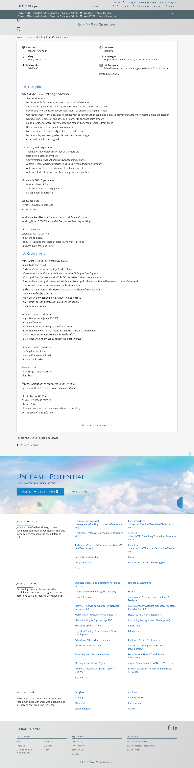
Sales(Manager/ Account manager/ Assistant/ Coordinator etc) (152, 607)
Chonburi (80, 703)
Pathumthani (135, 703)
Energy (131, 557)
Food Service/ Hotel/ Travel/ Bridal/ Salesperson (146, 656)
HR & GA (132, 591)
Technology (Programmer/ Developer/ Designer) (148, 598)
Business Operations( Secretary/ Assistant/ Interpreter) (98, 584)
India (19, 741)
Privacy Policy (78, 745)
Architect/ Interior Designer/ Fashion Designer (94, 670)
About (157, 6)
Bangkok (79, 692)
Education (133, 631)
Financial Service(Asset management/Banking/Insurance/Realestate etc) (98, 524)
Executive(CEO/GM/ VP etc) (89, 625)
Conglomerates (83, 562)
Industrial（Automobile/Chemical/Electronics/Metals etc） (151, 548)
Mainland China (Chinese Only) (24, 751)
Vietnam (48, 745)
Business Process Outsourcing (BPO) (147, 562)
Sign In (163, 2)
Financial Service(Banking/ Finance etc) (95, 591)
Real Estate (134, 625)
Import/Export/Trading (87, 557)
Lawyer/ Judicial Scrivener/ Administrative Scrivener (150, 670)
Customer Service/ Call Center (144, 640)
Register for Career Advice (39, 491)
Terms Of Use (78, 749)
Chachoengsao (83, 708)
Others (131, 708)
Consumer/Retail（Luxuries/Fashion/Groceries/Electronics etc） (150, 524)
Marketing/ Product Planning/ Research (96, 614)
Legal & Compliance (85, 597)
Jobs (105, 6)
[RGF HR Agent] (27, 5)
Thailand (142, 2)
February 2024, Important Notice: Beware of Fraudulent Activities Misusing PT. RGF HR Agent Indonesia (67, 16)
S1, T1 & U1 (81, 677)
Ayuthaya (133, 692)
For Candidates (141, 6)
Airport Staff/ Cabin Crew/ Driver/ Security (150, 663)
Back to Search (29, 445)
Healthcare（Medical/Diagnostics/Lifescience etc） (99, 534)
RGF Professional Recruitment (141, 745)
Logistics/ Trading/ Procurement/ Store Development (96, 633)
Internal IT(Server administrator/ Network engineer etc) (97, 607)
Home (94, 6)
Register (173, 2)
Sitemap (76, 753)
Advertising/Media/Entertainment (93, 640)
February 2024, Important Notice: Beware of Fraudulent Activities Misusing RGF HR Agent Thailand (64, 13)
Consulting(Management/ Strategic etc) (149, 620)
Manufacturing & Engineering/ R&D (93, 620)
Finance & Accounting (139, 582)
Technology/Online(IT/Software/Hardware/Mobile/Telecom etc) (99, 546)
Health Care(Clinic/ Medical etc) (144, 614)
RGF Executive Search (137, 741)
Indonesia (48, 741)
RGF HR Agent (133, 749)
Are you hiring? (80, 491)
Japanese (151, 2)
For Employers (120, 6)
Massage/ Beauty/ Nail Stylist (90, 663)
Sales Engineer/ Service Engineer (92, 654)
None (78, 568)
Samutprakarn (136, 697)
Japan (46, 749)
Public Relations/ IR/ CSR (88, 645)
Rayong (79, 697)
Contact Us (171, 6)
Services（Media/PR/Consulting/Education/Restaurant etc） (152, 536)
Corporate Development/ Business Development (146, 647)
